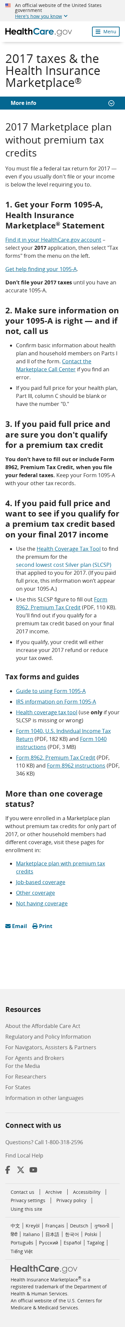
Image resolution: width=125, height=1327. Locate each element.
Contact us (22, 1192)
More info (23, 103)
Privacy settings (28, 1200)
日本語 (52, 1234)
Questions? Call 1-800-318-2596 (44, 1142)
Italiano (31, 1234)
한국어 (72, 1234)
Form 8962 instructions (76, 765)
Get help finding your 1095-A (41, 269)
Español (72, 1242)
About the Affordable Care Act (42, 1026)
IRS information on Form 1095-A (56, 701)
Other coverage (35, 892)
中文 (15, 1225)
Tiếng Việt (22, 1251)
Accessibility (86, 1192)
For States (18, 1087)
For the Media (22, 1066)
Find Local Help (24, 1155)
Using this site (26, 1209)
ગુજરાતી (101, 1225)
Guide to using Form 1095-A (51, 691)
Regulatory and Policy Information (48, 1036)
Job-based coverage (40, 882)
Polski (91, 1234)
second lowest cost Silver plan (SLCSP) (63, 564)
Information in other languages (44, 1098)
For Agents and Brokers (34, 1058)
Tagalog (95, 1242)
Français (54, 1225)
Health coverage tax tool (46, 712)
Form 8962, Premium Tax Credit (55, 757)
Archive (53, 1192)
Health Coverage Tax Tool (69, 548)
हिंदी (14, 1234)
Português (22, 1242)
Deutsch (79, 1225)
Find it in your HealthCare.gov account (53, 239)
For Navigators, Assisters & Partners (50, 1047)
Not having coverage (42, 903)
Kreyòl (33, 1225)
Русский (48, 1242)
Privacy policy (71, 1200)
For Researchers (25, 1076)
